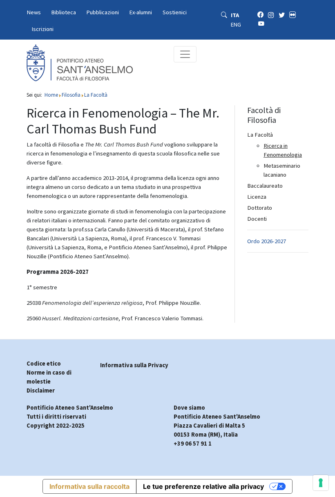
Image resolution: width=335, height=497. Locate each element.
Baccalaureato (265, 185)
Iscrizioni (43, 29)
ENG (236, 24)
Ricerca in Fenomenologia (283, 150)
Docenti (257, 218)
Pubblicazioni (103, 12)
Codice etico (44, 363)
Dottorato (259, 207)
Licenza (256, 196)
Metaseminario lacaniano (282, 170)
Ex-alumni (141, 12)
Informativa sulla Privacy (134, 365)
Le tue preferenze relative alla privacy (203, 486)
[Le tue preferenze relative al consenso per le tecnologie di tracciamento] (320, 482)
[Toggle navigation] (185, 54)
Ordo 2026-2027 (266, 241)
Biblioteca (63, 12)
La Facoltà (260, 134)
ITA (235, 15)
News (34, 12)
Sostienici (175, 12)
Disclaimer (41, 390)
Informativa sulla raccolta (89, 486)
